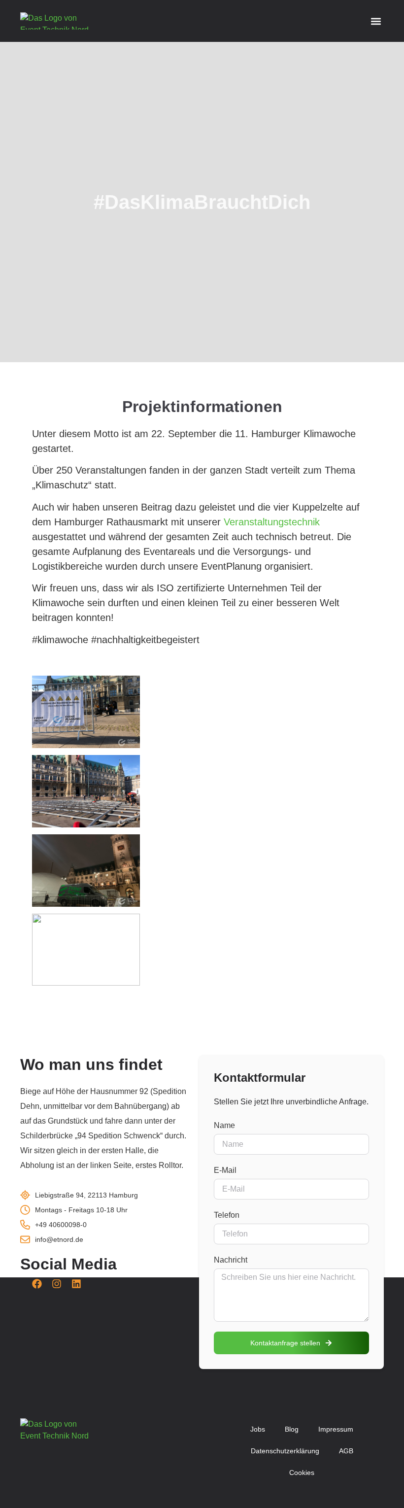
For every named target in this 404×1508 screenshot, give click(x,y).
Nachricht (230, 1260)
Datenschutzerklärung (285, 1451)
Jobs (257, 1429)
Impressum (335, 1429)
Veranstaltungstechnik (272, 521)
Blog (292, 1429)
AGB (346, 1451)
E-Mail (225, 1170)
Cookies (301, 1472)
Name (224, 1125)
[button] (376, 21)
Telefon (226, 1215)
